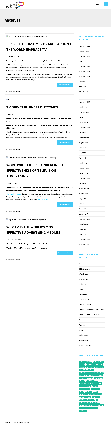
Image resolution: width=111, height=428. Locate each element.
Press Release (84, 299)
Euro (92, 370)
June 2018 (82, 148)
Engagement (83, 279)
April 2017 (82, 209)
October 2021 (84, 82)
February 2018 (84, 168)
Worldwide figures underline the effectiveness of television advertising (36, 170)
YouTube (94, 408)
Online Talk (83, 294)
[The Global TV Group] (15, 4)
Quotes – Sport (84, 320)
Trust (81, 330)
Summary (83, 394)
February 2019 (84, 112)
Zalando (83, 410)
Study (95, 391)
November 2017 (84, 178)
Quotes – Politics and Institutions (90, 315)
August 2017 (83, 193)
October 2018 (84, 132)
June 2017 (82, 204)
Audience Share (98, 362)
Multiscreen (98, 378)
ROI (88, 389)
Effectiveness (84, 274)
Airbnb (82, 362)
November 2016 (84, 219)
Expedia (95, 372)
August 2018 (83, 143)
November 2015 (84, 239)
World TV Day (99, 405)
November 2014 (84, 244)
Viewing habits (84, 340)
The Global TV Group (13, 74)
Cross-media (84, 367)
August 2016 (83, 224)
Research (82, 325)
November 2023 (84, 66)
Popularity (91, 383)
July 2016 (82, 229)
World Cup (88, 405)
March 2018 (83, 163)
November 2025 (84, 46)
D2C (91, 367)
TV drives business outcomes (32, 107)
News (81, 289)
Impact (82, 378)
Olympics (89, 381)
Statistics (88, 391)
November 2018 (84, 127)
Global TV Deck (84, 284)
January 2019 (83, 117)
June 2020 (82, 97)
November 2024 (84, 56)
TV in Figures (83, 335)
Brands (81, 264)
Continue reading (64, 85)
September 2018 (84, 137)
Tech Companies (92, 394)
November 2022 (84, 71)
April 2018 (82, 158)
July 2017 (82, 199)
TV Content (91, 399)
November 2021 (84, 76)
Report (95, 386)
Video (91, 402)
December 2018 (84, 122)
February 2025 (84, 51)
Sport (82, 391)
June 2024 (82, 61)
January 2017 (83, 214)
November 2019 (84, 102)
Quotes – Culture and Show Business (91, 310)
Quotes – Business (85, 304)
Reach (89, 386)
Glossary (99, 375)
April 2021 (82, 87)
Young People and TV (86, 345)
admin (18, 91)
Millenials (89, 378)
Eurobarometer (85, 372)
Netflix (82, 381)
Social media (95, 389)
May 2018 (82, 153)
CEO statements (84, 269)
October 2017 (84, 183)
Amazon (89, 362)
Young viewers (85, 408)
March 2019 (83, 107)
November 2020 (84, 92)
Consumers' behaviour (94, 364)
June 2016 (82, 234)
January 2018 (83, 173)
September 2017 (84, 188)
